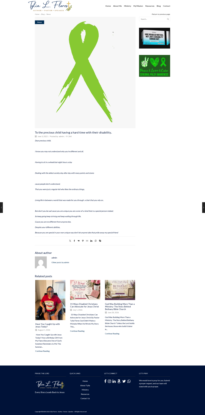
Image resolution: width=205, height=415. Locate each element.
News (49, 14)
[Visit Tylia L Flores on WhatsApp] (128, 381)
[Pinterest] (83, 240)
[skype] (99, 240)
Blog (159, 6)
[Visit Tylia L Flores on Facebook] (105, 382)
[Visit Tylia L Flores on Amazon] (119, 381)
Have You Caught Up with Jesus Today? (47, 325)
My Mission (138, 6)
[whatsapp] (95, 240)
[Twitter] (70, 240)
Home (108, 6)
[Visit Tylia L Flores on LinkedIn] (114, 381)
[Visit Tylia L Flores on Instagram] (109, 381)
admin (61, 136)
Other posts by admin (60, 262)
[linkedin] (91, 240)
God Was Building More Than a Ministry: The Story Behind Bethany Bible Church (120, 306)
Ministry (127, 6)
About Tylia (85, 385)
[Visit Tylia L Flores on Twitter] (124, 381)
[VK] (79, 240)
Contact (166, 6)
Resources (149, 6)
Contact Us (85, 398)
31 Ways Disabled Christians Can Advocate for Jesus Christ (84, 305)
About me (117, 6)
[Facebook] (74, 240)
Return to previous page (161, 14)
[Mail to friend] (87, 240)
